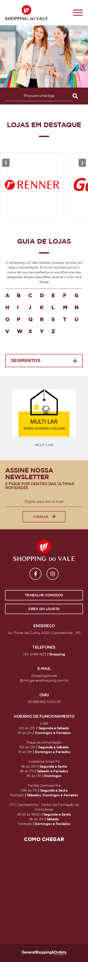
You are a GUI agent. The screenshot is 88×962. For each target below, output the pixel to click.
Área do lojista (44, 609)
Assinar (40, 517)
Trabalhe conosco (44, 595)
